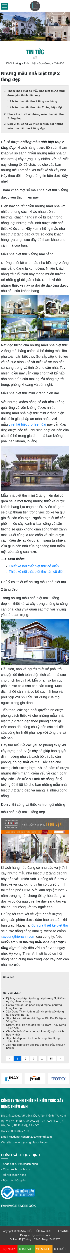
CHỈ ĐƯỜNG (61, 1248)
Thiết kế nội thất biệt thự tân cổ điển (37, 572)
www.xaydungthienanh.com (30, 1142)
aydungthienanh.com (18, 936)
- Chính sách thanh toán (16, 1169)
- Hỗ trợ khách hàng (13, 1174)
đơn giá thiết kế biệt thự (50, 925)
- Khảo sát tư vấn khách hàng (19, 1164)
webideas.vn (42, 1235)
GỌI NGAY (9, 1248)
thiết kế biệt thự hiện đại (27, 424)
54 (51, 1058)
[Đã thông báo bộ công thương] (18, 1192)
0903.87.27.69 (20, 1131)
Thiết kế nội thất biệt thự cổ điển (34, 566)
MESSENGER (44, 1248)
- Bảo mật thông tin (13, 1180)
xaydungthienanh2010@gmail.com (30, 1136)
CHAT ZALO (26, 1248)
